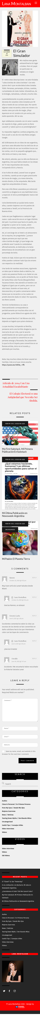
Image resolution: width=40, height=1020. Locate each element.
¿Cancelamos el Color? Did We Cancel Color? (17, 891)
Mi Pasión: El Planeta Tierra (16, 558)
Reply (34, 577)
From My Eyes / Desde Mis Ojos (15, 423)
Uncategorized (10, 529)
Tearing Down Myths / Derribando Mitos (16, 818)
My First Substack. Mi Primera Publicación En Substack (17, 450)
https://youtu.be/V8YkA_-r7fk (13, 365)
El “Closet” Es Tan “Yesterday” (12, 882)
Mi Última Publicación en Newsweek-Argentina (14, 514)
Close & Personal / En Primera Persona (16, 804)
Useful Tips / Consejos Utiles (12, 825)
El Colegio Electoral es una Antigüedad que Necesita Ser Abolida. (23, 397)
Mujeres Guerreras (8, 811)
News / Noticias (7, 815)
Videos (4, 832)
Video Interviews (8, 829)
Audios (4, 801)
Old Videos (6, 856)
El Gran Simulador (21, 53)
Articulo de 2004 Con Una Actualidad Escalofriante (15, 384)
